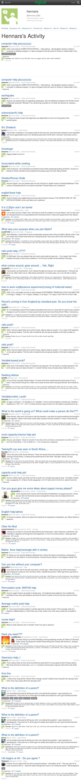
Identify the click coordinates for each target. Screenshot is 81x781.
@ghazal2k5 (14, 567)
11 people (17, 771)
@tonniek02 (14, 268)
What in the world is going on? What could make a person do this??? (39, 411)
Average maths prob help (15, 603)
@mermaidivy (25, 491)
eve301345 (5, 232)
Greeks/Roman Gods (13, 178)
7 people (17, 239)
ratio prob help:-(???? (13, 251)
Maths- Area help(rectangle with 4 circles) (24, 549)
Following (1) (73, 28)
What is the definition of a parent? (20, 688)
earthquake (7, 95)
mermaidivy (15, 491)
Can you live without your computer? (21, 564)
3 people (16, 536)
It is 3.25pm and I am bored (16, 207)
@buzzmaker (15, 210)
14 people (17, 701)
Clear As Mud (9, 526)
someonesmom (7, 529)
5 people (26, 498)
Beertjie (4, 452)
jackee (4, 130)
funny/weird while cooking (15, 163)
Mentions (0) (48, 28)
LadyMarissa (16, 637)
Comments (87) (38, 28)
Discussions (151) (15, 28)
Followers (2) (64, 28)
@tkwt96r (11, 378)
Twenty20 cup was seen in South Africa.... (24, 449)
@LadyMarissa (26, 637)
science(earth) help (12, 112)
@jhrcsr (9, 691)
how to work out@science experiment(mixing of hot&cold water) (36, 287)
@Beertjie (11, 452)
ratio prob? (7, 324)
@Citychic (11, 414)
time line (6, 673)
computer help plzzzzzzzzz (16, 43)
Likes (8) (55, 28)
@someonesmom (20, 529)
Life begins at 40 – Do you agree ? (20, 758)
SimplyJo (5, 761)
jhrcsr (3, 691)
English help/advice (12, 511)
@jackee (10, 130)
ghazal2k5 (5, 567)
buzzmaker (5, 210)
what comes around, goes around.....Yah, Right (27, 265)
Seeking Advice (10, 375)
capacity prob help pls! (13, 472)
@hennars (12, 46)
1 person (16, 217)
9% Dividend (8, 127)
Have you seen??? (11, 634)
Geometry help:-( (10, 657)
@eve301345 (14, 232)
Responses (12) (27, 28)
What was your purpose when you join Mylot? (26, 229)
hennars (4, 46)
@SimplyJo (13, 761)
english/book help (11, 192)
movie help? (8, 619)
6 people (17, 574)
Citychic (4, 414)
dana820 (4, 307)
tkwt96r (4, 378)
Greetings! (7, 148)
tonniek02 (5, 268)
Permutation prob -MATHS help (18, 587)
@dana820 (12, 307)
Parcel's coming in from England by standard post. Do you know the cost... (39, 303)
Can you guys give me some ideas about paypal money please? (36, 488)
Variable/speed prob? (13, 360)
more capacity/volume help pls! (18, 434)
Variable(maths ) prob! (13, 396)
